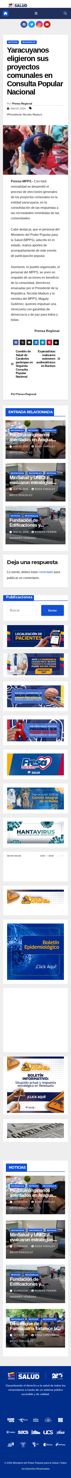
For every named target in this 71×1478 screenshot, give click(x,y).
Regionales (29, 42)
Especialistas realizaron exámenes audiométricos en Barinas (45, 358)
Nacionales (17, 430)
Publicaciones (19, 597)
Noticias (13, 42)
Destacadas (17, 473)
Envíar (52, 610)
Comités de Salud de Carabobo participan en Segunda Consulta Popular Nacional (24, 364)
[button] (65, 13)
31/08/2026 (21, 1202)
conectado (45, 572)
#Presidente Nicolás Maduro (24, 114)
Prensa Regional (22, 103)
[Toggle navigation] (36, 13)
